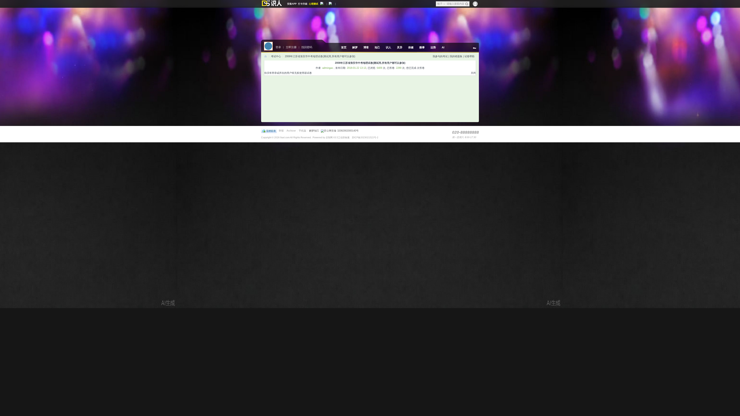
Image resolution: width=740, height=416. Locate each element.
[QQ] (270, 130)
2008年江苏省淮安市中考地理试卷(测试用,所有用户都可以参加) (320, 56)
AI (443, 47)
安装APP (292, 4)
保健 (411, 47)
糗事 (422, 47)
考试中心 (276, 56)
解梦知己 (314, 130)
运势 (433, 47)
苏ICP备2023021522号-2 (364, 137)
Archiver (291, 130)
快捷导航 (476, 49)
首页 (343, 47)
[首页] (265, 56)
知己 (377, 47)
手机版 (302, 130)
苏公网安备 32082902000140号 (341, 130)
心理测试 (313, 4)
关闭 (473, 72)
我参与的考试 (440, 56)
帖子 (439, 3)
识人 (388, 47)
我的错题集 (456, 56)
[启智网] (271, 4)
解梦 (355, 47)
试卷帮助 (469, 56)
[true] (466, 4)
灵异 (399, 47)
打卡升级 (302, 4)
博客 (366, 47)
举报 (281, 130)
